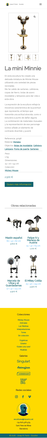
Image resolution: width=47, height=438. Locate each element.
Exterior (23, 343)
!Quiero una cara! (23, 347)
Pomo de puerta (21, 149)
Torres (23, 332)
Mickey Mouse (11, 170)
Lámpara (9, 149)
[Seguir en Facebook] (23, 397)
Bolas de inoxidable (23, 145)
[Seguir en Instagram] (16, 397)
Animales (23, 323)
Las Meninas (23, 326)
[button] (35, 17)
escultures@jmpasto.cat (23, 419)
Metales (17, 142)
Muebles (23, 350)
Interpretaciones (23, 329)
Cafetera (37, 145)
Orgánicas (23, 340)
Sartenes (34, 149)
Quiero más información (19, 184)
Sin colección (23, 336)
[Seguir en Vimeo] (29, 397)
